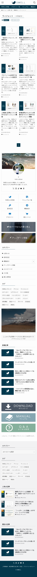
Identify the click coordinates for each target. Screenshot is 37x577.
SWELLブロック (6, 289)
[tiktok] (19, 189)
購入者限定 (7, 277)
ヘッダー (18, 298)
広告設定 (27, 301)
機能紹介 (6, 20)
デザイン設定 (6, 295)
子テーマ (20, 301)
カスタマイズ (8, 269)
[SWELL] (18, 2)
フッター (25, 295)
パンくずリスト (16, 295)
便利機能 (4, 301)
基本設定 (6, 257)
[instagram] (16, 189)
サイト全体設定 (24, 292)
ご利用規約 (5, 566)
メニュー (25, 298)
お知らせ (6, 253)
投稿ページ (5, 304)
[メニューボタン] (2, 2)
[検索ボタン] (34, 2)
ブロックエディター (7, 298)
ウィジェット (24, 289)
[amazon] (24, 189)
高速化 (12, 304)
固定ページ (12, 301)
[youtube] (21, 189)
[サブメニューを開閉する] (33, 261)
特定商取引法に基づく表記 (15, 566)
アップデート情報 (9, 265)
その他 (6, 273)
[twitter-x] (13, 189)
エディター (5, 292)
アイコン (16, 289)
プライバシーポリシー (29, 566)
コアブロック (14, 292)
